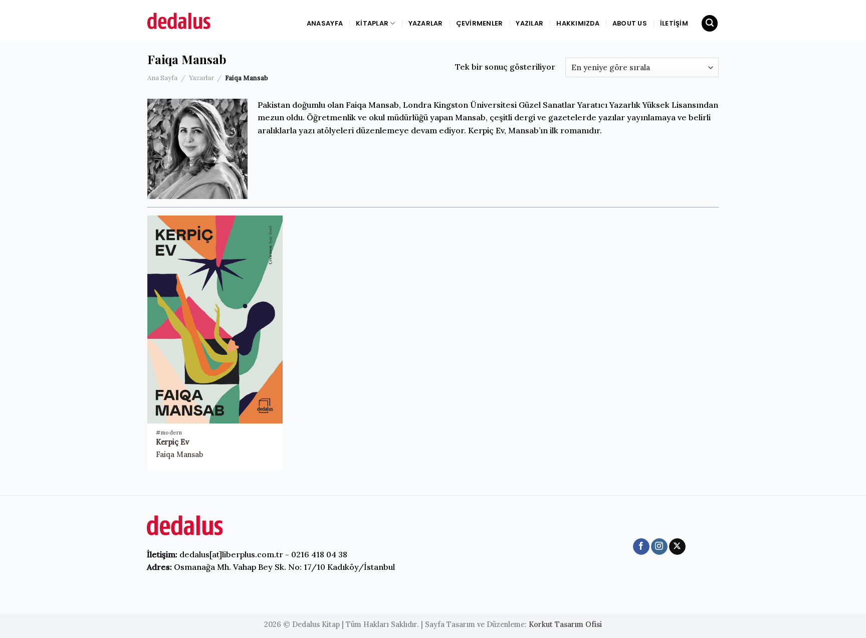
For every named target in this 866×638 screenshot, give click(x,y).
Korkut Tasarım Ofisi (565, 624)
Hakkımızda (577, 23)
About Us (629, 23)
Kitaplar (372, 23)
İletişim (674, 23)
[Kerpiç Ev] (215, 320)
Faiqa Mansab (179, 454)
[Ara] (710, 23)
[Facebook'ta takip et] (641, 546)
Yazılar (529, 23)
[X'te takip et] (677, 546)
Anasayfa (325, 23)
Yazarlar (425, 23)
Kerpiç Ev (172, 442)
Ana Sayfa (162, 78)
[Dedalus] (192, 21)
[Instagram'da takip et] (659, 546)
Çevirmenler (479, 23)
